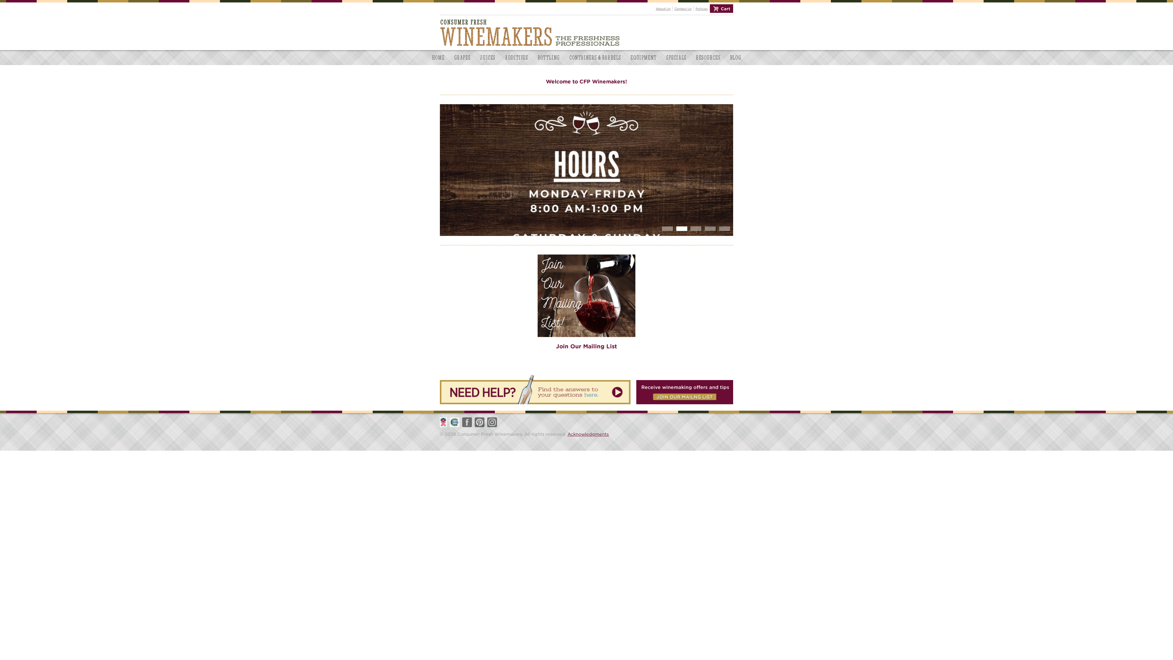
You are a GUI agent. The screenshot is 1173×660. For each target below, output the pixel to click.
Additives (516, 57)
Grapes (462, 57)
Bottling (549, 57)
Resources (708, 57)
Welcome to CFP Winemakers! (586, 81)
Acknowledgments (588, 434)
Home (438, 57)
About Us (663, 8)
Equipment (643, 57)
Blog (735, 57)
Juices (487, 57)
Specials (676, 57)
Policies (702, 8)
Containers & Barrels (595, 57)
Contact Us (683, 8)
